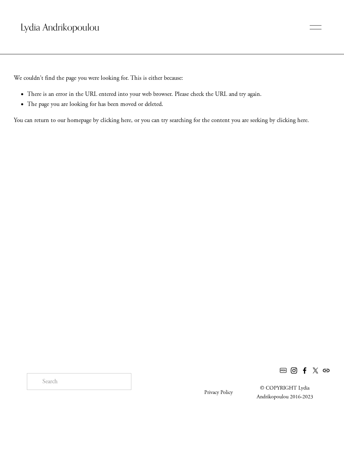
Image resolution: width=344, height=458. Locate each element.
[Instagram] (294, 370)
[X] (315, 370)
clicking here (115, 120)
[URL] (326, 370)
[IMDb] (283, 370)
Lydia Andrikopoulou (59, 27)
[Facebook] (304, 370)
